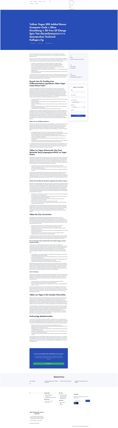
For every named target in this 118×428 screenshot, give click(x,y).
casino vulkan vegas (36, 145)
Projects (40, 1)
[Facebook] (75, 403)
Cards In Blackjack (32, 381)
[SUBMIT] (88, 401)
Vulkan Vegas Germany (49, 43)
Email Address (72, 75)
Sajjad (38, 423)
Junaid (35, 423)
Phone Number (72, 66)
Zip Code (72, 110)
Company (36, 3)
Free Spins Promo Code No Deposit (65, 381)
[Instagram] (77, 403)
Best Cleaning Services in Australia (37, 413)
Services (35, 1)
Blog (44, 1)
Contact (31, 3)
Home (31, 1)
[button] (33, 344)
